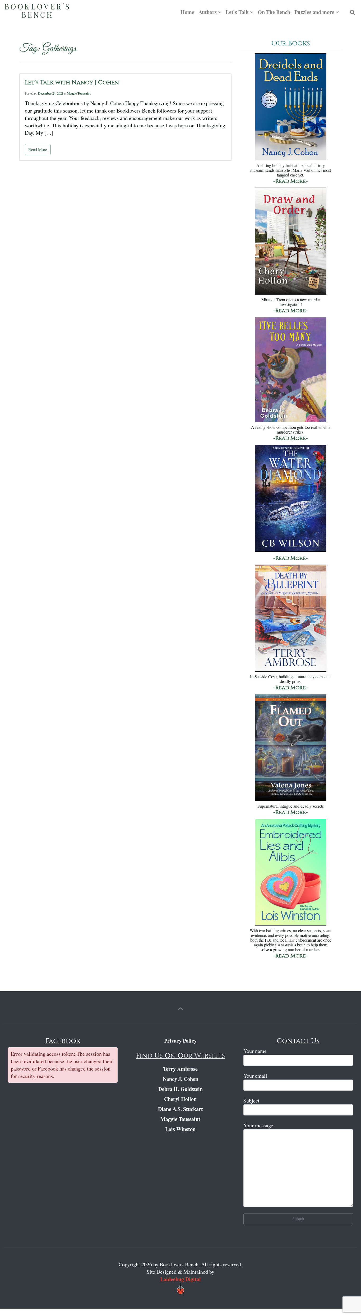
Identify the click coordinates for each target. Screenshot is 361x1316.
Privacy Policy (180, 1040)
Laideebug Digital (180, 1279)
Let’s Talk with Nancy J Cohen (72, 82)
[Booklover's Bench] (37, 12)
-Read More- (290, 181)
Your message (258, 1125)
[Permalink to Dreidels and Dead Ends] (290, 107)
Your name (255, 1050)
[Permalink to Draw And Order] (290, 241)
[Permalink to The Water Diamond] (290, 499)
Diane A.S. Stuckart (180, 1109)
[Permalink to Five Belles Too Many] (290, 370)
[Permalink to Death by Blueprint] (290, 618)
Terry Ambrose (180, 1069)
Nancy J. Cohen (180, 1079)
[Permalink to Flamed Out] (290, 748)
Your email (255, 1075)
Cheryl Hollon (180, 1099)
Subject (251, 1100)
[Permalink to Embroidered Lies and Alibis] (290, 872)
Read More (37, 149)
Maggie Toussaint (79, 93)
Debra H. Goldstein (180, 1089)
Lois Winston (180, 1129)
